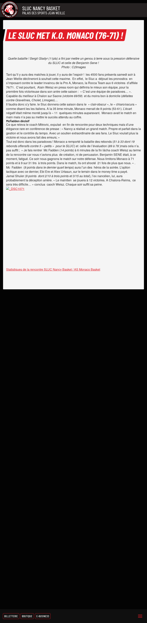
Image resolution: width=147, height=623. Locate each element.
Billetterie (11, 616)
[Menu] (140, 616)
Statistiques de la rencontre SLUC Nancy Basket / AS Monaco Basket (53, 269)
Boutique (27, 616)
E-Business (42, 616)
